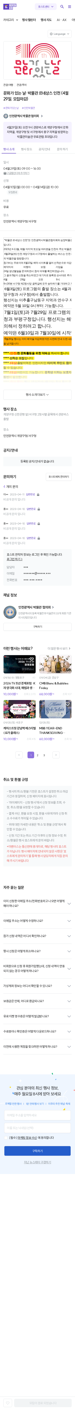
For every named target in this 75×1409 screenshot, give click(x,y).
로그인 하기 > (14, 559)
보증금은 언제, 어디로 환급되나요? (23, 1001)
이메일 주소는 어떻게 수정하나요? (23, 921)
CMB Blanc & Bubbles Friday (53, 685)
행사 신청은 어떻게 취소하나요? (21, 951)
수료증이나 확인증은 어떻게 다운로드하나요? (29, 1031)
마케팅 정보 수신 (27, 1138)
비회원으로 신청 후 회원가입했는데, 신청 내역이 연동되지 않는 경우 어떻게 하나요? (34, 968)
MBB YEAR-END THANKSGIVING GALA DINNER (51, 730)
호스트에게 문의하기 (59, 476)
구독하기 (37, 1151)
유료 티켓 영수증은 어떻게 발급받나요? (26, 1016)
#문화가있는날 (11, 108)
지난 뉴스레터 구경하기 (37, 1162)
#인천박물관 (28, 108)
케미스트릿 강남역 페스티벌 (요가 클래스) (19, 730)
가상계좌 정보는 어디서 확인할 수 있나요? (27, 986)
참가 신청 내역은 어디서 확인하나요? (24, 936)
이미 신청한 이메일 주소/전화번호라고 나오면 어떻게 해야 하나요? (34, 903)
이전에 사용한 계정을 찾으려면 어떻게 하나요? (30, 1047)
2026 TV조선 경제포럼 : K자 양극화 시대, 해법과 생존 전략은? (19, 685)
